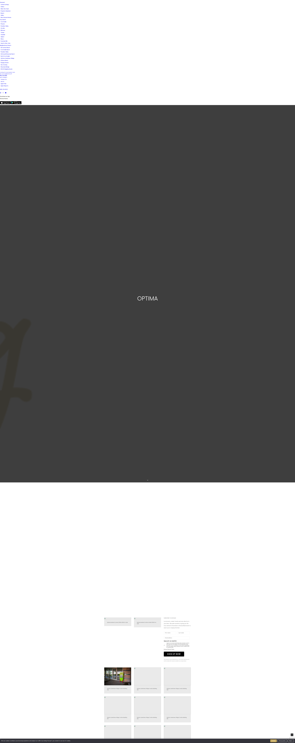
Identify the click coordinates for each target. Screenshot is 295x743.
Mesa (2, 39)
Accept (273, 741)
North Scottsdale (5, 56)
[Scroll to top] (292, 735)
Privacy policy (282, 741)
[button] (287, 5)
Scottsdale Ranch (5, 50)
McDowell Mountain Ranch (8, 54)
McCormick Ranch (5, 48)
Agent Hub (3, 84)
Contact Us (4, 79)
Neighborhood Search (5, 45)
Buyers (2, 13)
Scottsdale (3, 22)
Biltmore (3, 30)
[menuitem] (287, 5)
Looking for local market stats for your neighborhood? (7, 73)
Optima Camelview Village (7, 58)
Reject (290, 741)
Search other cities (5, 43)
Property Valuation (6, 11)
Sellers (2, 15)
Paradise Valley (4, 26)
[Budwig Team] (15, 4)
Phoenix (3, 24)
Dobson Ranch (4, 61)
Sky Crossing (4, 65)
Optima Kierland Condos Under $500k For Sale (146, 673)
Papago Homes (5, 63)
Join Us (2, 82)
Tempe (2, 33)
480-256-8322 (4, 89)
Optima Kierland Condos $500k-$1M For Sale (117, 673)
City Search (3, 20)
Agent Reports (4, 86)
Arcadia (3, 28)
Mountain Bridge (5, 67)
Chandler (3, 35)
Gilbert (2, 37)
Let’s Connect (3, 77)
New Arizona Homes (6, 18)
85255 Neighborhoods (6, 69)
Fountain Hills (4, 41)
